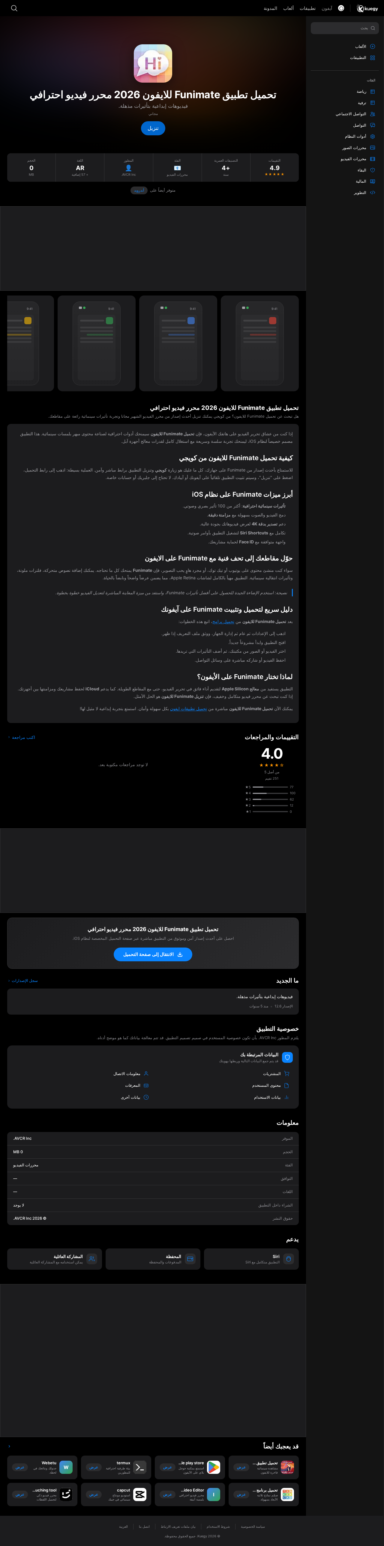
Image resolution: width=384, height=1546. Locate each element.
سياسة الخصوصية (253, 1526)
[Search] (14, 8)
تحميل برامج (223, 621)
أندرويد (139, 190)
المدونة (270, 8)
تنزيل (153, 128)
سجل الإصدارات (24, 980)
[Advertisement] (153, 248)
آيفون (327, 8)
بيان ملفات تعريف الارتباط (178, 1526)
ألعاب (288, 8)
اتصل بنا (144, 1526)
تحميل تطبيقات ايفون (188, 708)
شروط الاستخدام (218, 1526)
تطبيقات (308, 8)
